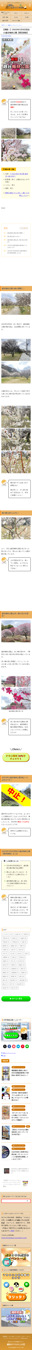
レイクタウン (7, 934)
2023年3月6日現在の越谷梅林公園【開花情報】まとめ (17, 252)
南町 (24, 942)
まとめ (16, 17)
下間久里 (6, 938)
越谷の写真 (5, 20)
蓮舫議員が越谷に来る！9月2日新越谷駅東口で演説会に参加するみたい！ (20, 1073)
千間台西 (15, 942)
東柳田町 (14, 968)
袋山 (5, 984)
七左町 (17, 934)
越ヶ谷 (14, 988)
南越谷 (14, 945)
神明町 (13, 976)
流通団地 (14, 972)
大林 (20, 949)
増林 (22, 945)
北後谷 (15, 938)
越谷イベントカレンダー (5, 13)
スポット (26, 13)
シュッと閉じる (23, 228)
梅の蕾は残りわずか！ (14, 236)
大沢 (5, 953)
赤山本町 (20, 984)
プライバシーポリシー (14, 1338)
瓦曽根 (23, 972)
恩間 (13, 965)
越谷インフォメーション (9, 1053)
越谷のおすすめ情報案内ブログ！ (16, 1341)
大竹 (12, 953)
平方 (13, 961)
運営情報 (5, 1336)
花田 (21, 976)
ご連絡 (11, 1231)
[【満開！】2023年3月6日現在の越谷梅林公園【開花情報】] (18, 1046)
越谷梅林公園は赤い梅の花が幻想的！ (17, 241)
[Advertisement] (16, 271)
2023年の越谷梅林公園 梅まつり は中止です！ (17, 246)
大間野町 (6, 957)
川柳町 (5, 961)
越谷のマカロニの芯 (16, 1344)
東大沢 (6, 968)
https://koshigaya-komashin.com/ (14, 1238)
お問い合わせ (24, 1338)
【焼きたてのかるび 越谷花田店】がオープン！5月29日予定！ (20, 1132)
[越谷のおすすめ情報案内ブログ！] (16, 7)
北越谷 (23, 938)
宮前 (14, 957)
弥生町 (6, 965)
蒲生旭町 (23, 980)
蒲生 (5, 980)
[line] (27, 1046)
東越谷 (6, 972)
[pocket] (14, 1046)
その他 (26, 17)
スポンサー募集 (16, 20)
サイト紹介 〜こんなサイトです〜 (17, 1336)
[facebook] (9, 1046)
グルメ (16, 13)
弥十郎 (21, 961)
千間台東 (6, 942)
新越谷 (22, 965)
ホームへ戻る (17, 999)
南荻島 (5, 945)
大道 (19, 953)
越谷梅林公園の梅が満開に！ (16, 233)
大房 (13, 949)
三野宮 (26, 934)
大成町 (5, 949)
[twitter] (5, 1046)
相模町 (5, 976)
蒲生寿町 (13, 980)
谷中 (12, 984)
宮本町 (22, 957)
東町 (23, 968)
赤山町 (6, 988)
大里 (27, 953)
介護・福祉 (5, 17)
